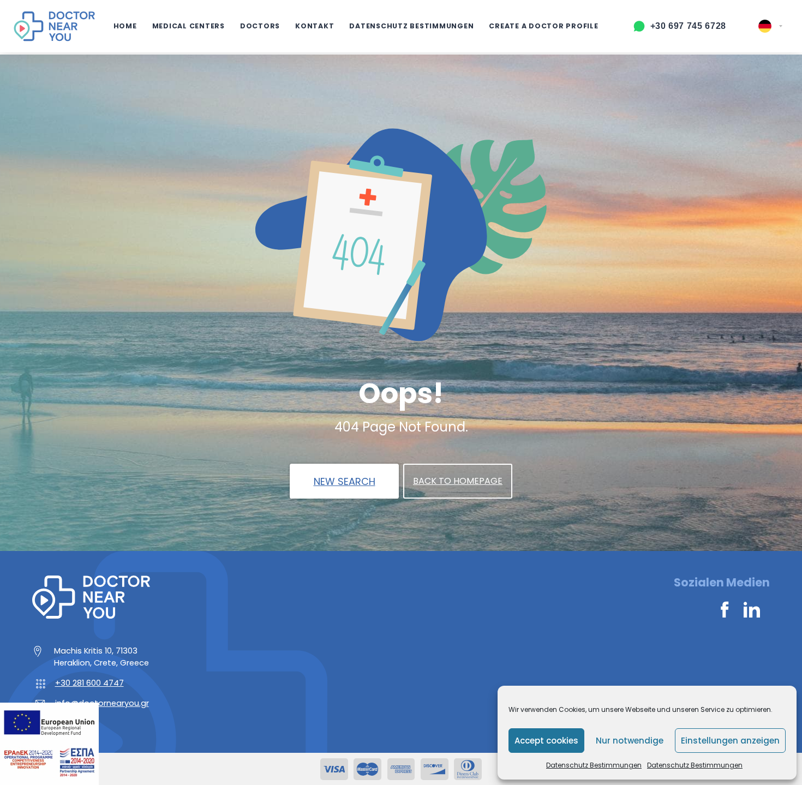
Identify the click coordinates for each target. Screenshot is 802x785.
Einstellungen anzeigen (730, 740)
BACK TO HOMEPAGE (457, 481)
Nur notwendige (629, 740)
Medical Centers (188, 26)
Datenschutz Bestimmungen (594, 765)
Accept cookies (546, 740)
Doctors (260, 26)
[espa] (49, 743)
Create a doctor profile (543, 26)
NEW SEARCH (344, 481)
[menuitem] (770, 26)
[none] (770, 26)
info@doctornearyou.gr (102, 703)
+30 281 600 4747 (89, 683)
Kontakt (314, 26)
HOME (125, 26)
